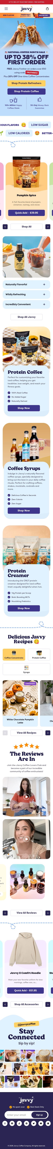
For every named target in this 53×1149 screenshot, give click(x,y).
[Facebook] (12, 1123)
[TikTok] (19, 1123)
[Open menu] (5, 9)
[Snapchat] (48, 1123)
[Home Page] (26, 9)
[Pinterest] (26, 1123)
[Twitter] (33, 1123)
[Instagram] (4, 1123)
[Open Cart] (47, 8)
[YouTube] (40, 1123)
